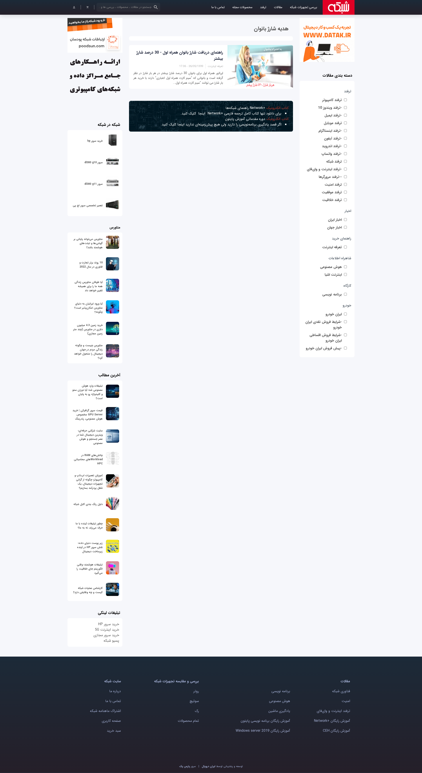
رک (197, 711)
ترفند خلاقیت (332, 200)
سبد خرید (114, 730)
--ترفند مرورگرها (330, 177)
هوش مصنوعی (331, 267)
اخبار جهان (334, 227)
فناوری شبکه (341, 691)
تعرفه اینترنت (332, 247)
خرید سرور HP (108, 624)
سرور (187, 766)
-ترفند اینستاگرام (330, 131)
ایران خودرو (334, 314)
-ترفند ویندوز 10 (330, 107)
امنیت (346, 701)
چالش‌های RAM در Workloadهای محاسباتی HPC (88, 459)
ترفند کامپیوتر (332, 100)
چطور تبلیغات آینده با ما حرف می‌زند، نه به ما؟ (89, 525)
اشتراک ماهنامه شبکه (105, 711)
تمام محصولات (188, 721)
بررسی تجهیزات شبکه (303, 7)
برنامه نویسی (332, 294)
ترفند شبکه (334, 161)
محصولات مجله (242, 7)
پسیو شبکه (111, 640)
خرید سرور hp (95, 141)
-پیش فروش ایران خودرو (324, 348)
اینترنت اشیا (333, 274)
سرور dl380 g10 (93, 162)
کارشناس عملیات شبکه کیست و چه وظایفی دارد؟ (88, 590)
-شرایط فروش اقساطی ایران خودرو (325, 337)
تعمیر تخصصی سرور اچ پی (88, 205)
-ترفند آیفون (333, 138)
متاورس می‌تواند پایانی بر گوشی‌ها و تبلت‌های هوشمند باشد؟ (88, 243)
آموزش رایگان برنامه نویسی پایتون (265, 721)
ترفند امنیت (333, 184)
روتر (196, 691)
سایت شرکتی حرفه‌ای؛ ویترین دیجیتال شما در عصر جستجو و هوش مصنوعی (90, 437)
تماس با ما (218, 7)
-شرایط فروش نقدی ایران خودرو (323, 324)
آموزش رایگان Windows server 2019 (263, 730)
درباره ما (115, 691)
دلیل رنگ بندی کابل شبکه (88, 504)
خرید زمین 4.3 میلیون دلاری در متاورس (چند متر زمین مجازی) (88, 329)
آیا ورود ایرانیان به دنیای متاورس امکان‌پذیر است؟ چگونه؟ (88, 308)
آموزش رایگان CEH (336, 730)
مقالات (278, 7)
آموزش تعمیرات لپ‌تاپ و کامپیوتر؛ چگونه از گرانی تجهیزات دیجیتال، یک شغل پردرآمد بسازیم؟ (89, 481)
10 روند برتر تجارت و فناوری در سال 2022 (91, 265)
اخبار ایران (335, 220)
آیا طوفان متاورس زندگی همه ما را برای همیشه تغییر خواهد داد (89, 286)
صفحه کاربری (111, 721)
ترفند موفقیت (332, 192)
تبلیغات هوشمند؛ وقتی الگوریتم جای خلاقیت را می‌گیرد (89, 569)
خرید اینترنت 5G (107, 629)
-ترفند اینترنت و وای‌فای (324, 169)
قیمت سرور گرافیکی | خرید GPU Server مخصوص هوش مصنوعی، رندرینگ (88, 414)
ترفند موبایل (333, 123)
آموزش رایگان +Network (332, 721)
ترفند (263, 7)
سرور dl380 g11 (93, 184)
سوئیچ (194, 701)
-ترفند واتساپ (331, 154)
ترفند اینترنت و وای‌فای (333, 711)
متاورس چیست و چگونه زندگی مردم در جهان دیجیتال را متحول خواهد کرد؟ (88, 351)
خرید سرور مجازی (106, 635)
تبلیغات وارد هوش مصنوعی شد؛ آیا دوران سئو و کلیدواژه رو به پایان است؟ (87, 392)
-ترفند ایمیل (333, 115)
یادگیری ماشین (279, 711)
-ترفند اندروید (332, 146)
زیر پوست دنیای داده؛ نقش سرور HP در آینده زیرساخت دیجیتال (90, 547)
